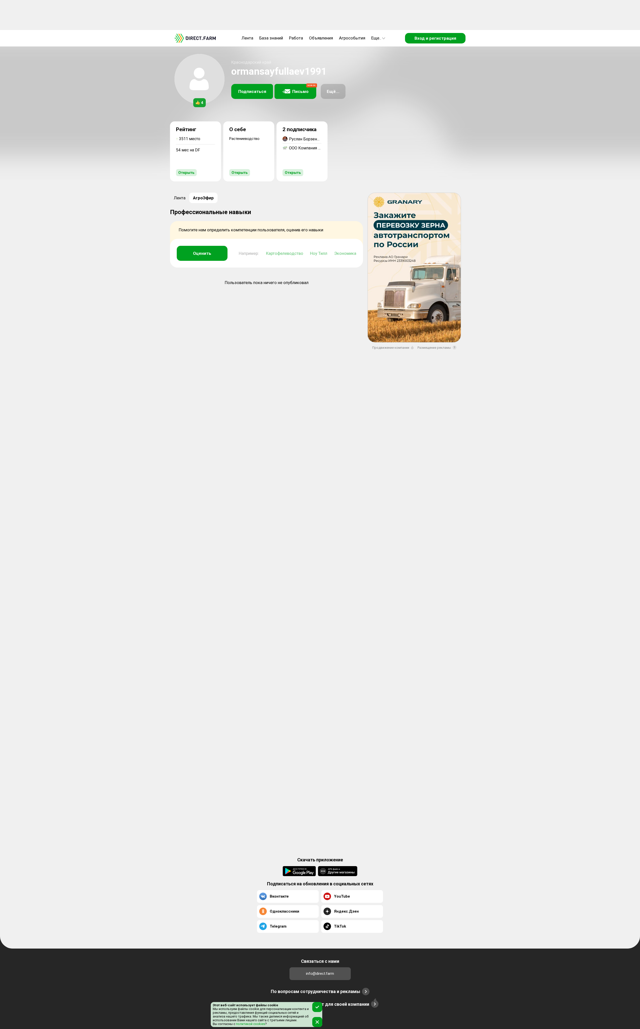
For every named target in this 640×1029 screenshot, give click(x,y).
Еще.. (376, 37)
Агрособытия (352, 37)
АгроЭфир (203, 197)
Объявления (321, 37)
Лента (247, 37)
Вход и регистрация (435, 38)
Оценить (202, 253)
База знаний (271, 37)
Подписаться (252, 91)
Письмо (304, 89)
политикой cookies (250, 1024)
